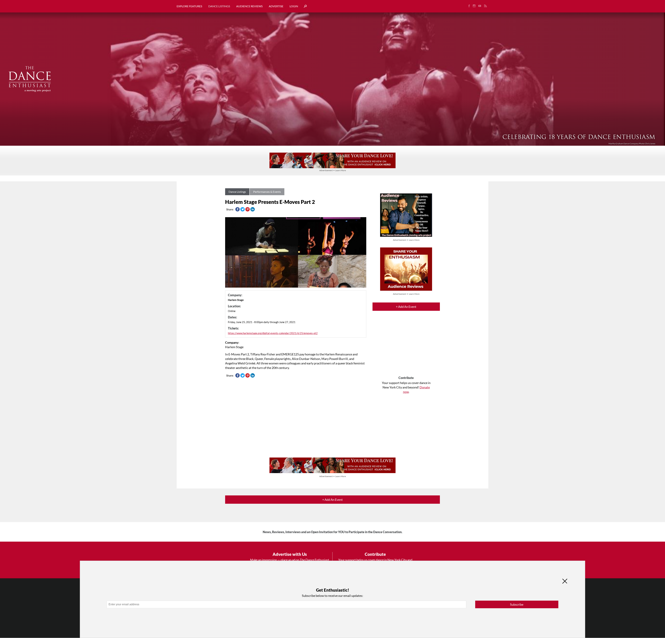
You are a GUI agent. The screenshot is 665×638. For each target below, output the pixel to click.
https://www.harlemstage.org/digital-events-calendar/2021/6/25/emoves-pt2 (273, 333)
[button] (304, 6)
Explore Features (189, 6)
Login (294, 6)
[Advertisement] (406, 346)
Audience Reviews (249, 6)
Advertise (276, 6)
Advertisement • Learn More (332, 170)
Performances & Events (267, 191)
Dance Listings (219, 6)
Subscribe (516, 604)
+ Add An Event (406, 307)
